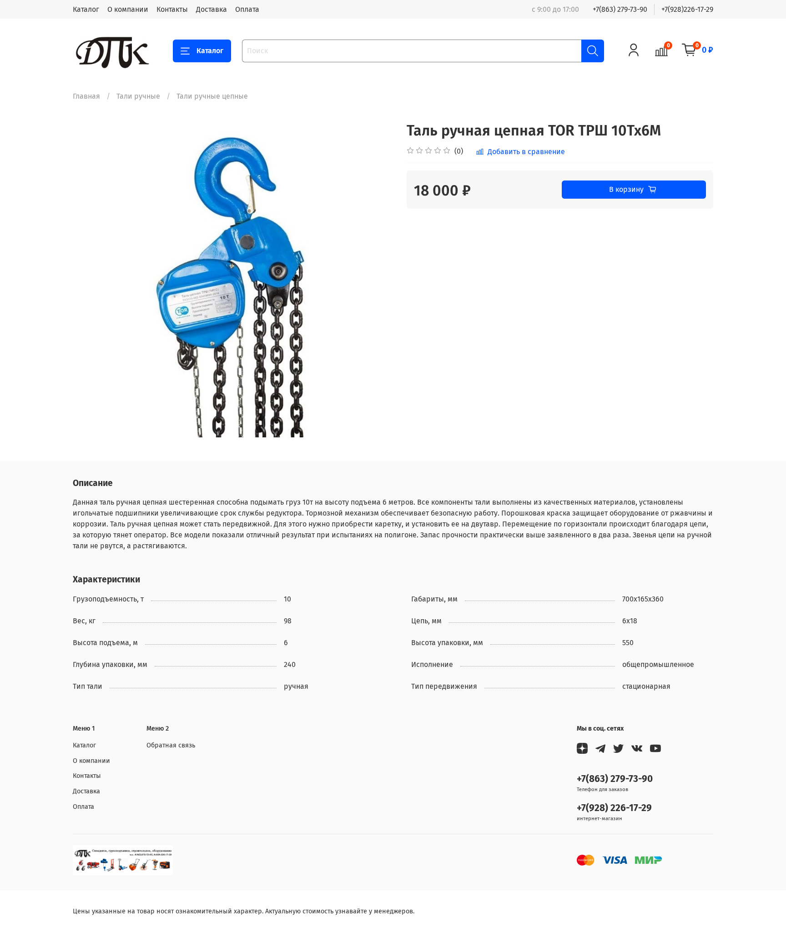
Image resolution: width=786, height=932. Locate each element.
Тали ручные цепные (212, 96)
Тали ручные (138, 96)
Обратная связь (170, 745)
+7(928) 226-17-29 (614, 808)
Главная (86, 96)
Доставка (211, 9)
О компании (127, 9)
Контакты (172, 9)
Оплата (247, 9)
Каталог (86, 9)
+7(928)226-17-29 (687, 9)
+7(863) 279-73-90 (620, 9)
